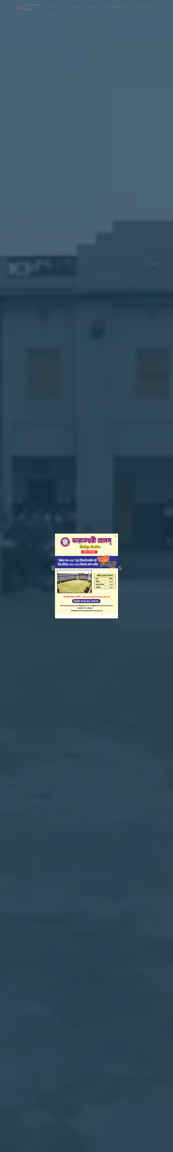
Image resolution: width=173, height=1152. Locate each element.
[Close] (115, 536)
